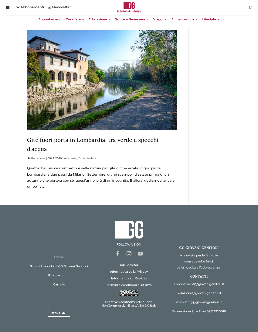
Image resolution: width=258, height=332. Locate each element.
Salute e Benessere (130, 19)
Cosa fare (73, 19)
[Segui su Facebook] (118, 254)
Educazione (98, 19)
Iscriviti (55, 313)
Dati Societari (129, 265)
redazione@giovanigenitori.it (199, 293)
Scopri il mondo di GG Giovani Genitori (59, 266)
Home (59, 257)
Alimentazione (182, 19)
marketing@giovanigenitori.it (199, 302)
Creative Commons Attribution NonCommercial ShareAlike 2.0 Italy (129, 303)
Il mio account (59, 275)
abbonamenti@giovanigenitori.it (199, 284)
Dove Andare (87, 158)
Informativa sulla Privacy (129, 271)
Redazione (38, 158)
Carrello (59, 284)
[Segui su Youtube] (140, 254)
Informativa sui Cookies (129, 278)
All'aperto (70, 158)
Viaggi (158, 19)
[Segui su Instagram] (129, 254)
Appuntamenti (50, 19)
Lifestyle (209, 19)
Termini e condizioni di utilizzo (129, 285)
